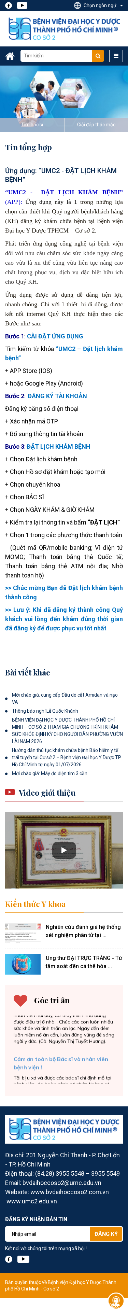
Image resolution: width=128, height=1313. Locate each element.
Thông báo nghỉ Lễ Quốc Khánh (45, 711)
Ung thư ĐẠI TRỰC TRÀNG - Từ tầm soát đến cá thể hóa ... (84, 962)
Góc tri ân (52, 1000)
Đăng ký (106, 1234)
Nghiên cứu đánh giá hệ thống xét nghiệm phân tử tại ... (83, 931)
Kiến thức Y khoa (35, 904)
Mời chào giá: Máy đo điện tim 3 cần (49, 773)
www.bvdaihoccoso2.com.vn (69, 1192)
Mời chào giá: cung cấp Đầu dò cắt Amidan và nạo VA (65, 698)
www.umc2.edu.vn (31, 1201)
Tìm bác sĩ (32, 124)
